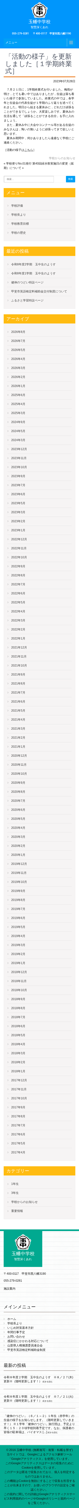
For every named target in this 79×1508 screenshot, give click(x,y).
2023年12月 (19, 449)
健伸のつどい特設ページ (27, 282)
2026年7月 (18, 340)
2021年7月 (18, 692)
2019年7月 (18, 909)
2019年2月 (18, 954)
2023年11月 (19, 458)
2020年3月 (18, 836)
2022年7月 (18, 584)
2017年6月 (18, 1134)
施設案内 (9, 1288)
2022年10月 (19, 557)
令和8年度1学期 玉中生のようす (33, 273)
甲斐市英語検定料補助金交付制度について (39, 291)
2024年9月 (18, 422)
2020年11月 (19, 764)
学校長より (18, 214)
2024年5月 (18, 431)
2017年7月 (18, 1125)
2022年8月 (18, 575)
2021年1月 (18, 746)
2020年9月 (18, 782)
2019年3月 (18, 945)
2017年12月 (19, 1080)
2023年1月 (18, 530)
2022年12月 (19, 539)
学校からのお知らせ (62, 158)
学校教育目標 (20, 223)
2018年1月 (18, 1071)
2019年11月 (19, 872)
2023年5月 (18, 503)
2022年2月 (18, 629)
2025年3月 (18, 413)
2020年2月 (18, 845)
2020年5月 (18, 818)
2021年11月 (19, 656)
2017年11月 (19, 1089)
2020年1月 (18, 854)
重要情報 (17, 1210)
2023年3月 (18, 512)
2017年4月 (18, 1152)
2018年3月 (18, 1053)
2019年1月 (18, 963)
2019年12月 (19, 863)
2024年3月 (18, 440)
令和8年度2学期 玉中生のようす (33, 264)
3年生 (15, 1192)
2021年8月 (18, 683)
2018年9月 (18, 999)
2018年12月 (19, 972)
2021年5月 (18, 710)
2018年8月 (18, 1008)
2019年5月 (18, 927)
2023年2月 (18, 521)
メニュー (11, 42)
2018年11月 (19, 981)
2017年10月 (19, 1098)
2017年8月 (18, 1116)
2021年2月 (18, 737)
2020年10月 (19, 773)
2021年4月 (18, 719)
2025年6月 (18, 395)
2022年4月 (18, 611)
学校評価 (17, 205)
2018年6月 (18, 1026)
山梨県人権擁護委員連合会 (25, 1345)
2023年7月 (18, 485)
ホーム (11, 1318)
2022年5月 (18, 602)
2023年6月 (18, 494)
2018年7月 (18, 1017)
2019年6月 (18, 918)
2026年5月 (18, 349)
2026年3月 (18, 368)
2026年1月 (18, 386)
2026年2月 (18, 377)
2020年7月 (18, 800)
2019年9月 (18, 890)
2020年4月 (18, 827)
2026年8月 (18, 331)
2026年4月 (18, 358)
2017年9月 (18, 1107)
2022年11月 (19, 548)
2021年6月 (18, 701)
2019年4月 (18, 936)
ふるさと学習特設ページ (27, 300)
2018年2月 (18, 1062)
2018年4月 (18, 1044)
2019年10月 (19, 881)
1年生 (15, 1183)
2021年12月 (19, 647)
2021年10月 (19, 665)
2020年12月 (19, 755)
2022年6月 (18, 593)
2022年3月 (18, 620)
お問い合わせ (16, 1336)
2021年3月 (18, 728)
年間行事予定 (16, 1332)
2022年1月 (18, 638)
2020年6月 (18, 809)
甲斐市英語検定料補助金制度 (26, 1349)
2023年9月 (18, 476)
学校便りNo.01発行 (19, 163)
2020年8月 (18, 791)
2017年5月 (18, 1143)
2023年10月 (19, 467)
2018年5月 (18, 1035)
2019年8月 (18, 899)
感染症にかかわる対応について (28, 1341)
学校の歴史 (18, 232)
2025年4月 (18, 404)
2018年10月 (19, 990)
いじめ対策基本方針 (20, 1327)
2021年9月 (18, 674)
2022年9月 (18, 566)
